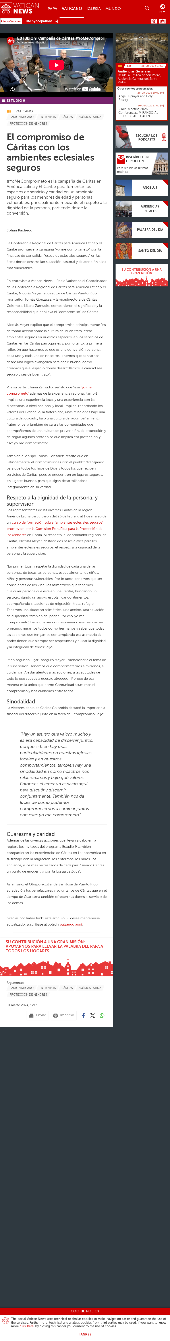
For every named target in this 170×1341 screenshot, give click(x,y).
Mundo (113, 9)
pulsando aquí (71, 924)
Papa (52, 9)
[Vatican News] (22, 8)
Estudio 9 (16, 101)
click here (27, 1326)
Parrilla (162, 21)
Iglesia (94, 9)
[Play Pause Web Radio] (57, 21)
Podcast (154, 21)
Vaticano (72, 9)
